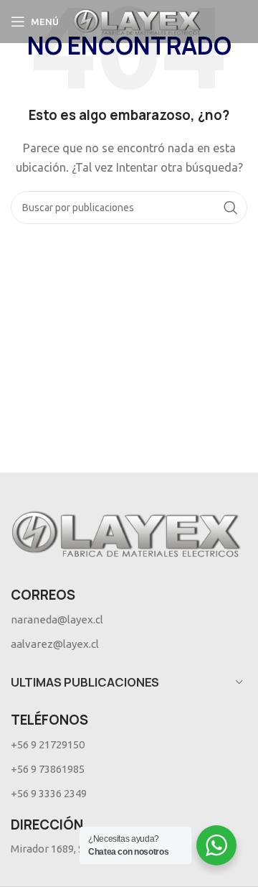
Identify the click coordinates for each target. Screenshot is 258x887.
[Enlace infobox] (129, 619)
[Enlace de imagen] (126, 532)
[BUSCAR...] (230, 207)
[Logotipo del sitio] (137, 20)
